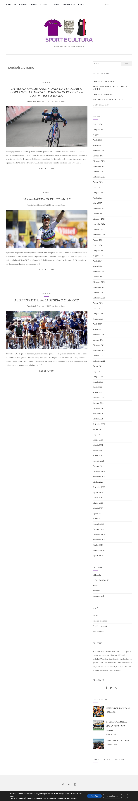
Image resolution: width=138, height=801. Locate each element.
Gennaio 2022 (98, 403)
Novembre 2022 (99, 350)
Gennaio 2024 (98, 277)
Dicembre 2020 (99, 471)
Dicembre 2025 (99, 161)
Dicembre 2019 (99, 535)
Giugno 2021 (98, 440)
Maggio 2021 (98, 445)
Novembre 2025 (99, 166)
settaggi (73, 798)
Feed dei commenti (100, 626)
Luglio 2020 (97, 498)
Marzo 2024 (97, 266)
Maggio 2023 (98, 319)
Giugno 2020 (98, 503)
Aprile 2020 (97, 514)
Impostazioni (112, 796)
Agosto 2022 (98, 366)
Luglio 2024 (97, 245)
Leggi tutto (46, 169)
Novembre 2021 (99, 414)
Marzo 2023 (97, 329)
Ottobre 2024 (98, 229)
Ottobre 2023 (98, 293)
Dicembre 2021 (99, 408)
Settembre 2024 (99, 235)
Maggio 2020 (98, 508)
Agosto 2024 (98, 240)
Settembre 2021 (99, 424)
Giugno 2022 (98, 377)
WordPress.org (98, 631)
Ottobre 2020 (98, 482)
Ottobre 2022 (98, 356)
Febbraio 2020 (98, 524)
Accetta (94, 796)
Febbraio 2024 (98, 272)
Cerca (127, 64)
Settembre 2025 (99, 177)
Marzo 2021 (97, 456)
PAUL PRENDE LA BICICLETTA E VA (109, 100)
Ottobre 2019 (98, 545)
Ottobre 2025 (98, 172)
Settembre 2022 (99, 361)
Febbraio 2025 (98, 208)
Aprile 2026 (97, 140)
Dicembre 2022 (99, 345)
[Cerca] (130, 5)
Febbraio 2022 (98, 398)
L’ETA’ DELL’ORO (100, 105)
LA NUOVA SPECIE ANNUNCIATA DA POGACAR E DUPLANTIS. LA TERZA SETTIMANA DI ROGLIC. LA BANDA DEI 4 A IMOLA (46, 92)
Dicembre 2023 (99, 282)
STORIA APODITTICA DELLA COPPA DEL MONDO (116, 726)
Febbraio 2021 (98, 461)
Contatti (82, 5)
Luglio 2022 (97, 371)
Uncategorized (98, 596)
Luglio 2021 (97, 435)
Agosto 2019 (98, 556)
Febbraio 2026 (98, 151)
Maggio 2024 (98, 256)
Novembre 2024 (99, 224)
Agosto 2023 (98, 303)
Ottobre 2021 (98, 419)
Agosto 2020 (98, 492)
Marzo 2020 (97, 519)
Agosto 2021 (98, 429)
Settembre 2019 (99, 550)
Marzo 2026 (97, 145)
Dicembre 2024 (99, 219)
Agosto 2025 (98, 182)
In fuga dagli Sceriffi (25, 5)
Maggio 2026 (98, 135)
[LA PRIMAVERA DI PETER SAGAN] (46, 229)
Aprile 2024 (97, 261)
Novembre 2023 (99, 287)
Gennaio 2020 (98, 529)
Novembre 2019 (99, 540)
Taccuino (55, 5)
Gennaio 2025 (98, 214)
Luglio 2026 (97, 124)
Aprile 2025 (97, 198)
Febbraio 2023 (98, 335)
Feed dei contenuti (100, 621)
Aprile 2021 (97, 450)
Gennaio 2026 (98, 156)
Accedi (95, 616)
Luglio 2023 (97, 308)
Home (8, 5)
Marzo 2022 (97, 393)
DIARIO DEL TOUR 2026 (103, 81)
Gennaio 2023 (98, 340)
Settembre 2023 (99, 298)
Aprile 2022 (97, 387)
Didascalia (69, 5)
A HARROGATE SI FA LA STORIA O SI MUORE (46, 300)
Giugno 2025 (98, 193)
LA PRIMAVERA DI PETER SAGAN (47, 199)
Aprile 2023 (97, 324)
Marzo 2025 (97, 203)
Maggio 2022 (98, 382)
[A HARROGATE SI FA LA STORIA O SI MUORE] (46, 330)
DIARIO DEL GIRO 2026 (103, 94)
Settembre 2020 (99, 487)
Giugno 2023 (98, 314)
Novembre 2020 (99, 477)
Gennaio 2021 (98, 466)
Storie (43, 5)
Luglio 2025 (97, 187)
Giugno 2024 (98, 251)
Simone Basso (60, 101)
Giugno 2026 (98, 130)
